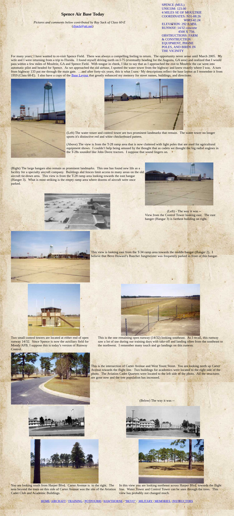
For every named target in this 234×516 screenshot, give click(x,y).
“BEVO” (130, 501)
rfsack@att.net (82, 26)
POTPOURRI (93, 501)
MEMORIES (162, 501)
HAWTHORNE (113, 501)
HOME (45, 501)
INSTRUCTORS (182, 501)
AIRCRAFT (58, 501)
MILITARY (145, 501)
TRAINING (75, 501)
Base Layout (80, 75)
